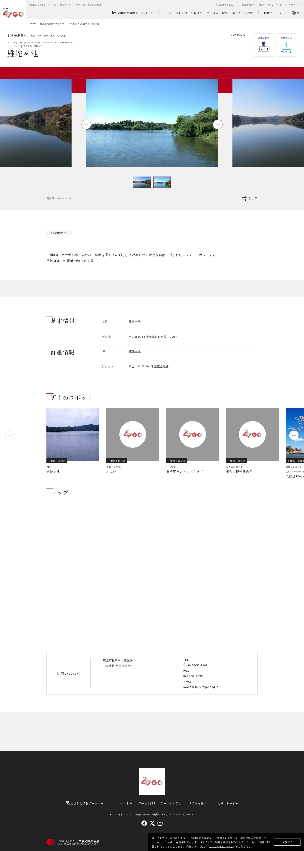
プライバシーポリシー (288, 5)
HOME (33, 23)
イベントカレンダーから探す (183, 13)
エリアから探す (242, 13)
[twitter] (152, 823)
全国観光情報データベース (135, 13)
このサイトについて (221, 846)
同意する (287, 842)
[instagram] (160, 823)
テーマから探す (217, 13)
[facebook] (144, 823)
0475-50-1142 (198, 665)
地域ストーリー (274, 13)
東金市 (83, 23)
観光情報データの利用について (257, 5)
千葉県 (73, 23)
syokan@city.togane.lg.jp (200, 687)
